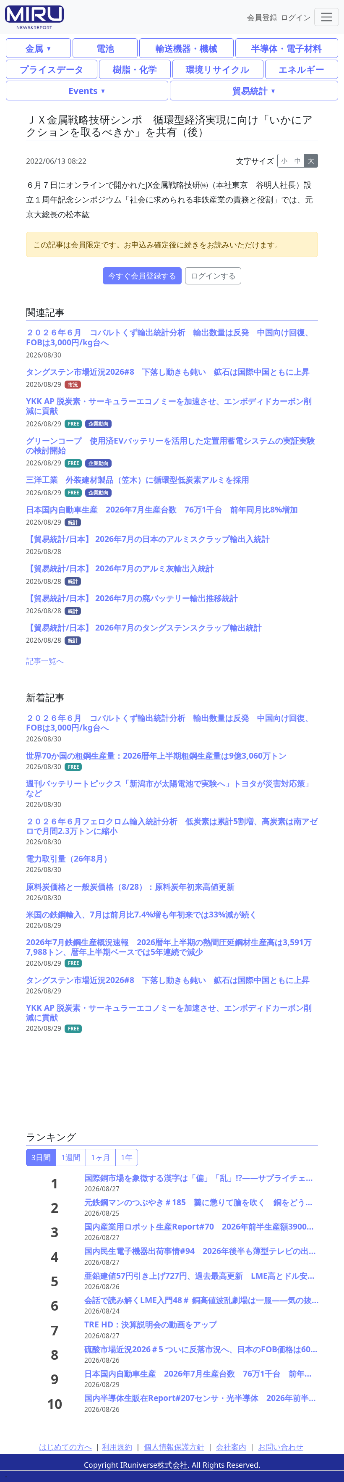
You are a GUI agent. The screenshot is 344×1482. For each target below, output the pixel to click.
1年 (127, 1157)
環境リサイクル (218, 69)
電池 (105, 48)
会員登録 (262, 17)
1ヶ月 (100, 1157)
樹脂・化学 (135, 69)
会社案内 (231, 1447)
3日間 (41, 1157)
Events (82, 90)
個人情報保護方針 (174, 1447)
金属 (34, 48)
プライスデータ (52, 69)
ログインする (213, 276)
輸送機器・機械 (186, 48)
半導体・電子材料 (286, 48)
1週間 (71, 1157)
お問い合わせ (280, 1447)
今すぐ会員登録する (142, 276)
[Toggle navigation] (326, 17)
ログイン (296, 17)
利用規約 (117, 1447)
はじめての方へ (65, 1447)
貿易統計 (250, 90)
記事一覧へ (45, 661)
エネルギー (301, 69)
